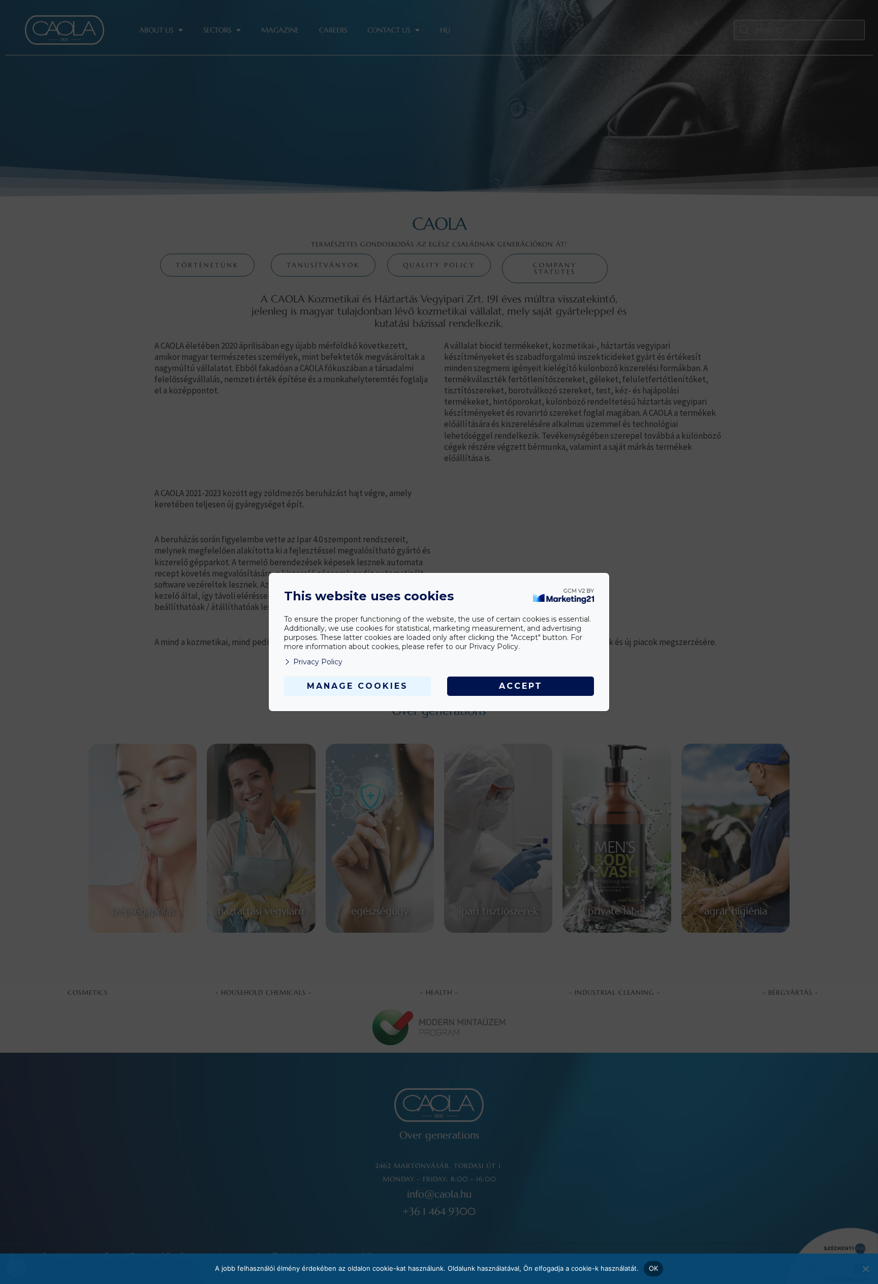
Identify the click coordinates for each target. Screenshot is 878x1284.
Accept (521, 686)
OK (653, 1268)
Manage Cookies (357, 686)
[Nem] (865, 1269)
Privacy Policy (317, 661)
